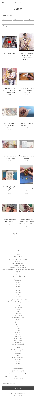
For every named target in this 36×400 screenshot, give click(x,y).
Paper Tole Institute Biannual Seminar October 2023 (18, 269)
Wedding (18, 353)
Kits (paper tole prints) (18, 317)
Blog (18, 253)
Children (18, 296)
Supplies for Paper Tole (18, 350)
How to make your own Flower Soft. (9, 157)
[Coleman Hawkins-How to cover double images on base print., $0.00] (26, 41)
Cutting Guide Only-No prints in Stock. (18, 302)
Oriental (18, 328)
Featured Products (18, 263)
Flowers (18, 305)
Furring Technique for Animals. (9, 221)
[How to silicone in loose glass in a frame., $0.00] (9, 111)
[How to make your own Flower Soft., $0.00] (9, 144)
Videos (18, 271)
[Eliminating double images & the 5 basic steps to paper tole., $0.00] (26, 207)
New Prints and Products (18, 277)
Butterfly (18, 292)
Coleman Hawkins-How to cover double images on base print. (26, 56)
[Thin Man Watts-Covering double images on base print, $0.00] (9, 76)
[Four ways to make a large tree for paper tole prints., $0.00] (26, 76)
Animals (18, 282)
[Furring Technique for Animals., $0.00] (9, 207)
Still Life (18, 348)
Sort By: (5, 26)
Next (31, 234)
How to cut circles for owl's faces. (26, 124)
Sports (18, 363)
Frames (18, 309)
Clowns (18, 298)
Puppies (18, 334)
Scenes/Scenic (18, 340)
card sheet (18, 290)
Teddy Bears (18, 352)
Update (29, 19)
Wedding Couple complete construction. (9, 189)
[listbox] (13, 26)
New (18, 327)
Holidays (18, 313)
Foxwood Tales (18, 307)
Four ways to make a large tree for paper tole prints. (26, 90)
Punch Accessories (18, 357)
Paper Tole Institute (18, 273)
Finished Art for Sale (18, 265)
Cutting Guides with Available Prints (18, 300)
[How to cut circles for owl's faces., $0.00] (26, 111)
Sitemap (18, 255)
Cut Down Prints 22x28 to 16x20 (18, 259)
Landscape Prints (18, 323)
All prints (18, 280)
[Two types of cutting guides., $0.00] (26, 144)
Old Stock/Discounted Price (18, 267)
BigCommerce (21, 393)
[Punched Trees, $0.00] (9, 41)
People (18, 330)
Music (18, 325)
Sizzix (18, 361)
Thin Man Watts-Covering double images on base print (9, 91)
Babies (18, 286)
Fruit (18, 311)
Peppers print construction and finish (26, 189)
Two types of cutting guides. (26, 157)
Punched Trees (9, 53)
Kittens (18, 319)
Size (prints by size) (18, 344)
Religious (18, 336)
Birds (18, 288)
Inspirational (18, 315)
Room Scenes (18, 338)
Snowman (18, 346)
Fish (18, 304)
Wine (18, 355)
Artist (18, 284)
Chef (18, 294)
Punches (18, 359)
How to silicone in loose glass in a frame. (9, 125)
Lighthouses (18, 321)
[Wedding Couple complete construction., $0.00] (9, 175)
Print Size (18, 261)
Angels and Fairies (18, 279)
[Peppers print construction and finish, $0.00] (26, 175)
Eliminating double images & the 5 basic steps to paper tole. (26, 222)
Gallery (18, 275)
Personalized (18, 332)
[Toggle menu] (2, 2)
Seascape (18, 342)
